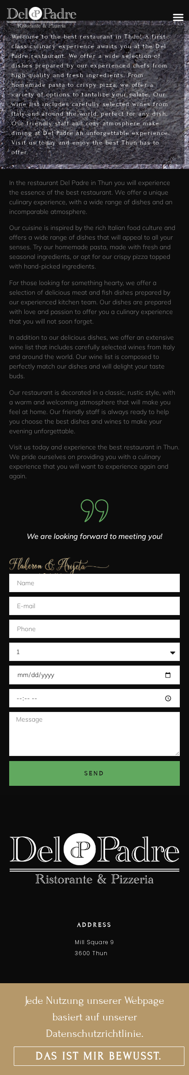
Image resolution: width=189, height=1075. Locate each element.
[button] (178, 17)
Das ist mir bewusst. (99, 1056)
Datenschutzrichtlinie (93, 1033)
